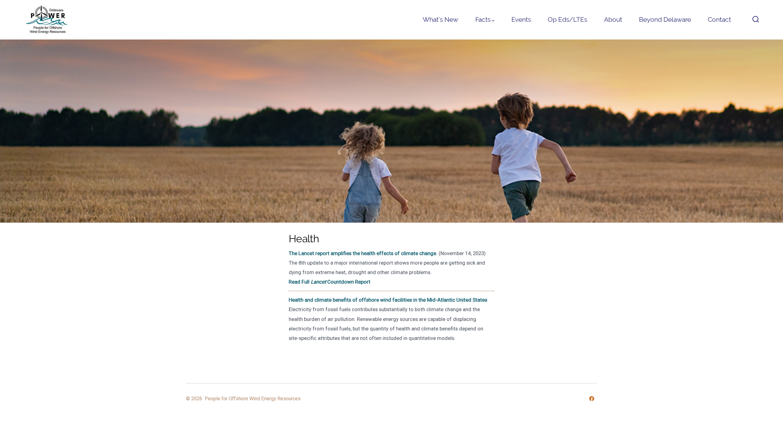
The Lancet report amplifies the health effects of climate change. (363, 253)
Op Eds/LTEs (567, 19)
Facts (483, 19)
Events (521, 19)
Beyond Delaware (665, 19)
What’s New (440, 19)
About (613, 19)
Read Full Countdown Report (329, 282)
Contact (719, 19)
